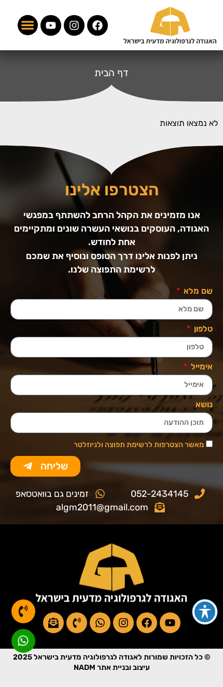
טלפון (202, 329)
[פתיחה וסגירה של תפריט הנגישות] (204, 611)
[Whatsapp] (100, 622)
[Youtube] (50, 25)
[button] (28, 25)
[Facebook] (97, 25)
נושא (204, 404)
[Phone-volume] (76, 622)
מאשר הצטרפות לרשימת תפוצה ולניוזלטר (139, 444)
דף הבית (111, 73)
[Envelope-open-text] (53, 622)
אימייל (201, 367)
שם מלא (197, 291)
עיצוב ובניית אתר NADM (112, 667)
